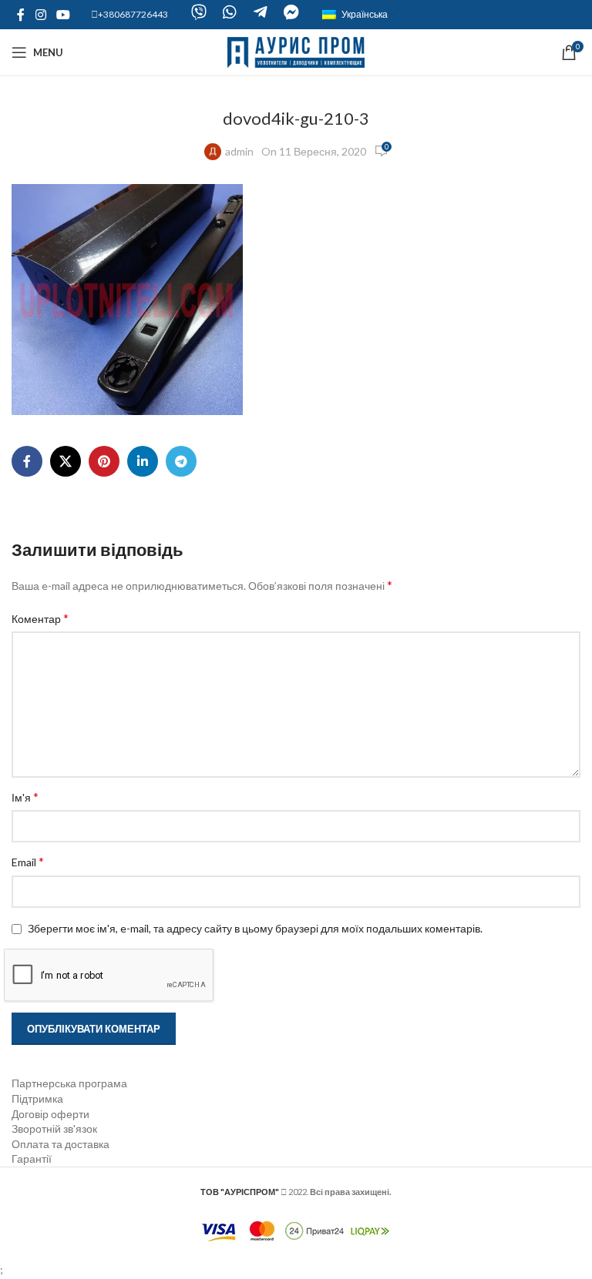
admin (239, 151)
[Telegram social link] (181, 461)
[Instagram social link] (40, 14)
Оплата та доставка (60, 1143)
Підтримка (37, 1098)
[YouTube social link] (63, 14)
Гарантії (32, 1158)
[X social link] (65, 461)
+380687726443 (133, 14)
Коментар (40, 618)
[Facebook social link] (21, 14)
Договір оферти (50, 1113)
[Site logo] (296, 51)
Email (28, 861)
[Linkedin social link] (142, 461)
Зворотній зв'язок (54, 1128)
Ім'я (25, 796)
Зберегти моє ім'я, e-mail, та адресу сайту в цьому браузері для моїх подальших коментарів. (255, 928)
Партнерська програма (69, 1083)
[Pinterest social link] (104, 461)
